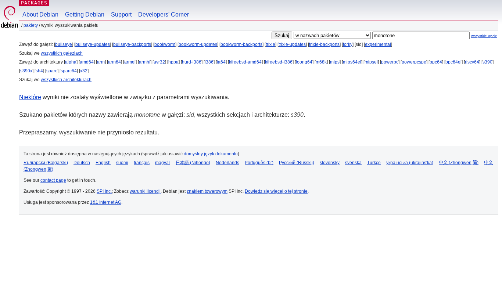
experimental (378, 44)
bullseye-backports (132, 44)
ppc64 (436, 62)
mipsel (371, 62)
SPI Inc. (104, 191)
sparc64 (69, 70)
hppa (173, 62)
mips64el (352, 62)
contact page (53, 180)
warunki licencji (145, 191)
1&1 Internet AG (105, 202)
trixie (270, 44)
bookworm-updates (198, 44)
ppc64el (453, 62)
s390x (26, 70)
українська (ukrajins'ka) (409, 162)
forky (347, 44)
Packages (34, 3)
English (103, 162)
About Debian (40, 14)
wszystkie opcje (484, 36)
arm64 (114, 62)
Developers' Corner (163, 14)
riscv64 (472, 62)
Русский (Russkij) (296, 162)
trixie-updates (292, 44)
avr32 (159, 62)
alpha (70, 62)
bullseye (63, 44)
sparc (51, 70)
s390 (487, 62)
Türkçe (374, 162)
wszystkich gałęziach (62, 53)
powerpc (389, 62)
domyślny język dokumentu (211, 153)
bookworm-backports (241, 44)
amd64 (87, 62)
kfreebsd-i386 (279, 62)
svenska (353, 162)
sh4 (39, 70)
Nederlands (227, 162)
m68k (321, 62)
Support (121, 14)
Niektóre (30, 97)
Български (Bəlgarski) (46, 162)
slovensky (330, 162)
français (142, 162)
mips (335, 62)
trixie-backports (324, 44)
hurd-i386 (191, 62)
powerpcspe (414, 62)
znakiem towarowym (207, 191)
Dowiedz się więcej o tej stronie (276, 191)
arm (101, 62)
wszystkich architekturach (66, 79)
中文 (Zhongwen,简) (458, 162)
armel (130, 62)
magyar (162, 162)
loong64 (304, 62)
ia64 (221, 62)
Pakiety (31, 25)
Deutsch (81, 162)
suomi (122, 162)
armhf (144, 62)
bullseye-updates (92, 44)
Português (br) (259, 162)
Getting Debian (84, 14)
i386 (209, 62)
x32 (83, 70)
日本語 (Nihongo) (193, 162)
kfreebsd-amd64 (245, 62)
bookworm (164, 44)
